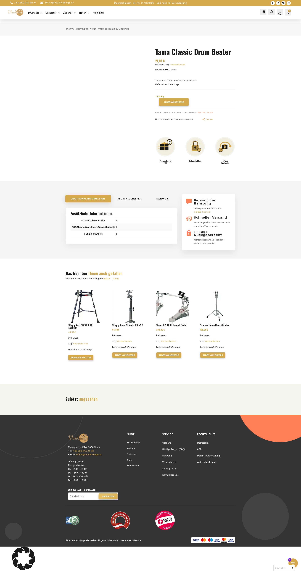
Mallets (131, 448)
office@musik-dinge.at (59, 2)
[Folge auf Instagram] (278, 3)
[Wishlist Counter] (279, 13)
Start (69, 29)
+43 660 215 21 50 (83, 450)
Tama (93, 29)
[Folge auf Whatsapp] (289, 3)
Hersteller (81, 29)
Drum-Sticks (134, 442)
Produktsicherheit (130, 199)
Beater (202, 112)
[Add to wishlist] (63, 42)
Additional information (88, 198)
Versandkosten (177, 64)
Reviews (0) (163, 199)
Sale (129, 459)
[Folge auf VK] (283, 3)
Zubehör (132, 454)
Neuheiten (133, 465)
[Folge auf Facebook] (273, 3)
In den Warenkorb (174, 102)
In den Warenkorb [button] (81, 357)
